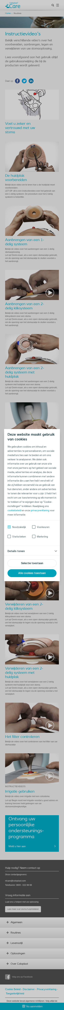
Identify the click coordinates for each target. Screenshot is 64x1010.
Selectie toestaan (32, 563)
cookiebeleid (15, 510)
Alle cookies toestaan (32, 573)
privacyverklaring (40, 510)
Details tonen (16, 551)
